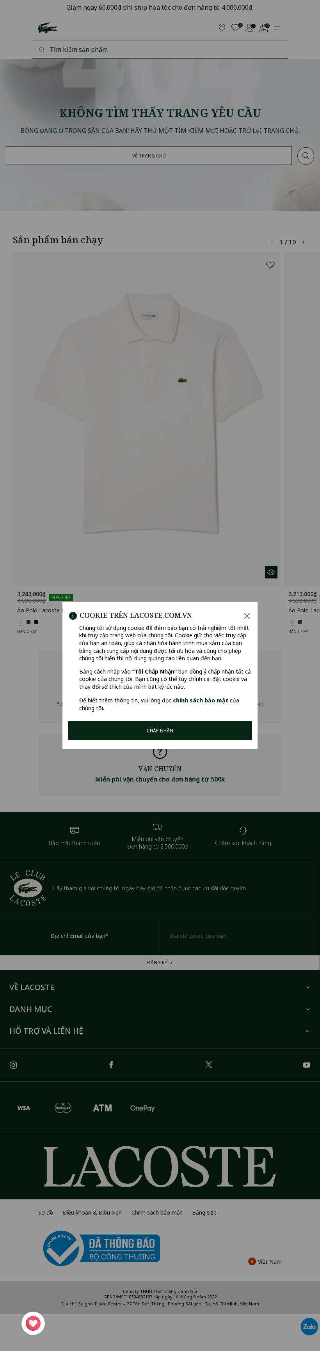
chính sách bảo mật (200, 700)
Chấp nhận (160, 730)
